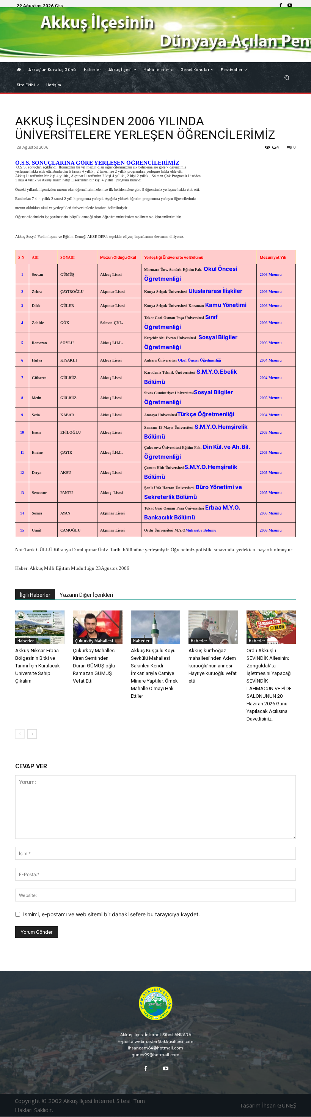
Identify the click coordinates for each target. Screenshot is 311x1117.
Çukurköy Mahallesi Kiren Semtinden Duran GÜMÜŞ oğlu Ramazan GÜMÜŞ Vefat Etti (94, 666)
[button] (287, 77)
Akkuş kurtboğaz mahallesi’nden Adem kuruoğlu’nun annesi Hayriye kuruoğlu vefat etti (212, 666)
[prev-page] (20, 734)
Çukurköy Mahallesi (94, 640)
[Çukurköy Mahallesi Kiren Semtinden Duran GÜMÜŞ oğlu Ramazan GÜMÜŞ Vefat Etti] (97, 627)
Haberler (25, 640)
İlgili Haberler (35, 595)
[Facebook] (280, 5)
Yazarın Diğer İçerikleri (86, 595)
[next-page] (32, 734)
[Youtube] (289, 5)
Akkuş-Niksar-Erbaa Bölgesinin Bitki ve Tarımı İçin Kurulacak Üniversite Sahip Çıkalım (37, 666)
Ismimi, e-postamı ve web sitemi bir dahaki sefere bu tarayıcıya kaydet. (111, 914)
